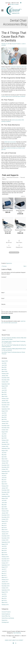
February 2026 (5, 373)
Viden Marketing (17, 633)
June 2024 (4, 415)
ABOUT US (15, 640)
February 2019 (5, 531)
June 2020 (4, 502)
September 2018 (6, 542)
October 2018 (5, 540)
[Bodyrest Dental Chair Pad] (20, 222)
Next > (25, 266)
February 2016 (5, 604)
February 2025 (5, 398)
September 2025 (6, 384)
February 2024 (5, 421)
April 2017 (4, 575)
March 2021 (4, 484)
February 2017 (5, 579)
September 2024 (6, 409)
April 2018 (4, 552)
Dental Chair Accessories (12, 177)
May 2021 (4, 479)
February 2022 (5, 461)
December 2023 (5, 425)
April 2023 (4, 438)
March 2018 (4, 554)
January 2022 (5, 463)
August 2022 (5, 450)
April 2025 (4, 394)
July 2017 (4, 569)
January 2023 (5, 442)
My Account (9, 242)
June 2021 (4, 477)
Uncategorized (5, 622)
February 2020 (5, 511)
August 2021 (5, 473)
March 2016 (4, 602)
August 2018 (5, 544)
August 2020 (5, 498)
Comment (4, 277)
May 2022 (4, 454)
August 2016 (5, 592)
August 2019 (5, 521)
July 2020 (4, 500)
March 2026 (4, 371)
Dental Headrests (6, 614)
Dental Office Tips (6, 616)
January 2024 (5, 423)
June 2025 (4, 390)
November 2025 (5, 379)
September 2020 (6, 496)
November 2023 (5, 427)
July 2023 (4, 434)
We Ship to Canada (14, 4)
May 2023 (4, 436)
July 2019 (4, 523)
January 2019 (5, 533)
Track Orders (19, 242)
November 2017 (5, 561)
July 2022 (4, 452)
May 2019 (4, 525)
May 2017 (4, 573)
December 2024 (5, 402)
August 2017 (5, 567)
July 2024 (4, 413)
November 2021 (5, 467)
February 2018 (5, 556)
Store (3, 177)
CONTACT (20, 640)
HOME (6, 640)
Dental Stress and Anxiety (8, 618)
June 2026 (4, 365)
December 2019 (5, 515)
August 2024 (5, 411)
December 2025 (5, 377)
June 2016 (4, 596)
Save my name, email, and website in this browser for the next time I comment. (14, 312)
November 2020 (5, 492)
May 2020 (4, 504)
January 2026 (5, 375)
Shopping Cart (19, 247)
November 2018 (5, 538)
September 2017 (6, 565)
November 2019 (5, 517)
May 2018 (4, 550)
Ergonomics (9, 263)
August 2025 (5, 386)
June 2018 (4, 548)
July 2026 (4, 363)
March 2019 (4, 529)
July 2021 (4, 475)
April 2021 (4, 481)
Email (3, 298)
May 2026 (4, 367)
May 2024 (4, 417)
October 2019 (5, 519)
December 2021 (5, 465)
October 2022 (5, 446)
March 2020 (4, 509)
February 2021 (5, 486)
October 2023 (5, 429)
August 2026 (5, 361)
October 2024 (5, 407)
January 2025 (5, 400)
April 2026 (4, 369)
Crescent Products (16, 43)
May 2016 (4, 598)
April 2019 (4, 527)
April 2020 (4, 506)
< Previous (4, 266)
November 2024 (5, 404)
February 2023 (5, 440)
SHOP (10, 640)
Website (3, 304)
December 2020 (5, 490)
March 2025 (4, 396)
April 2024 (4, 419)
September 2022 (6, 448)
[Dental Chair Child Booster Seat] (7, 222)
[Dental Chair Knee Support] (20, 203)
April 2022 (4, 456)
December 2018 (5, 536)
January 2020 (5, 513)
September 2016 (6, 590)
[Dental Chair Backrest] (7, 203)
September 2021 (6, 471)
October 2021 (5, 469)
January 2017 (5, 581)
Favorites (9, 247)
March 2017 (4, 577)
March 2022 (4, 459)
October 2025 (5, 382)
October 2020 (5, 494)
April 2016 (4, 600)
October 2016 (5, 588)
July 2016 (4, 594)
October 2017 (5, 563)
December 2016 (5, 583)
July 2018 (4, 546)
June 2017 (4, 571)
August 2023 (5, 431)
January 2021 (5, 488)
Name (3, 292)
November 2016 (5, 586)
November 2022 (5, 444)
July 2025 (4, 388)
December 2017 (5, 558)
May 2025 (4, 392)
